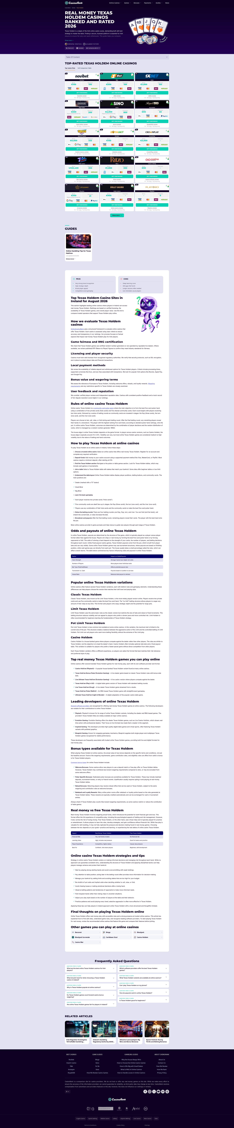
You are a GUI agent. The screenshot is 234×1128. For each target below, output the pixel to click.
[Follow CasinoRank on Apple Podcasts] (167, 1091)
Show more (116, 215)
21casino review (82, 208)
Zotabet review (116, 152)
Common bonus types (78, 762)
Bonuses (136, 3)
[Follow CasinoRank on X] (154, 1091)
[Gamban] (119, 1109)
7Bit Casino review (82, 179)
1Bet (71, 1066)
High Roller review (82, 124)
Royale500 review (152, 124)
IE (66, 1091)
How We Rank (162, 1069)
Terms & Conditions (90, 1125)
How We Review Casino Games (97, 1073)
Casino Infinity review (152, 179)
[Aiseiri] (136, 1109)
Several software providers (80, 706)
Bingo (97, 1060)
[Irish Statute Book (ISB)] (105, 1109)
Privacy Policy (162, 1073)
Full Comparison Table (84, 68)
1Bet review (117, 96)
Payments (147, 3)
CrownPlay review (152, 152)
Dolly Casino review (117, 208)
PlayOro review (152, 208)
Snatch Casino (71, 1063)
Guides (158, 3)
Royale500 (71, 1073)
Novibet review (81, 96)
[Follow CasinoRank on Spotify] (163, 1091)
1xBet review (152, 96)
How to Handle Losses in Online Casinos (131, 1073)
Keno (97, 1063)
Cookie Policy (120, 1125)
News (167, 3)
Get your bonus (82, 92)
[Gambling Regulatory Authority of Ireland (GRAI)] (91, 1109)
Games (126, 3)
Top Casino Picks (70, 68)
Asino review (117, 124)
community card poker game (104, 408)
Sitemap (147, 1125)
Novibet (71, 1060)
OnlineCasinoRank (77, 329)
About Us (162, 1060)
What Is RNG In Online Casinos (131, 1069)
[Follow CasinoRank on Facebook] (145, 1091)
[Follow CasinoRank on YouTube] (158, 1091)
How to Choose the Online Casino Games (131, 1063)
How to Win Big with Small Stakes (131, 1066)
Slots (97, 1069)
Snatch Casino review (81, 152)
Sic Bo (97, 1066)
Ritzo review (117, 179)
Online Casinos (114, 3)
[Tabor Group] (126, 1109)
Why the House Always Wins (131, 1060)
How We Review (161, 1066)
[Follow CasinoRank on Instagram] (149, 1091)
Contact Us (162, 1063)
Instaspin (71, 1069)
